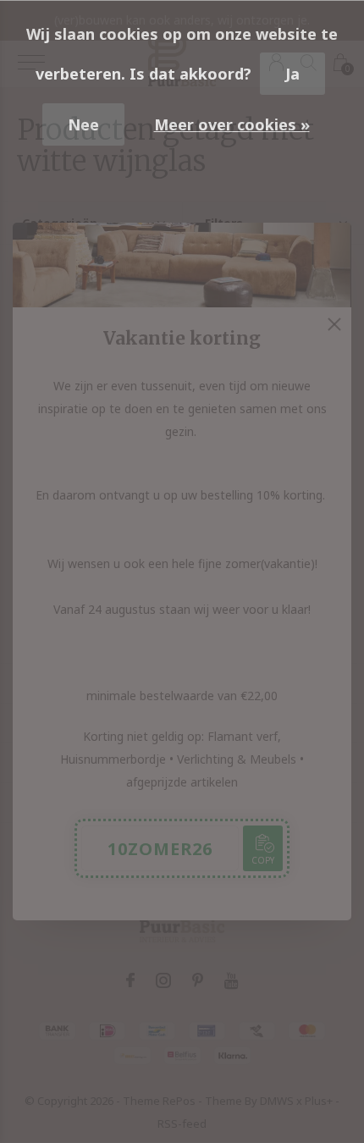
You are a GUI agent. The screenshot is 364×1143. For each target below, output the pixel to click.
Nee (83, 124)
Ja (292, 74)
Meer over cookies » (232, 124)
